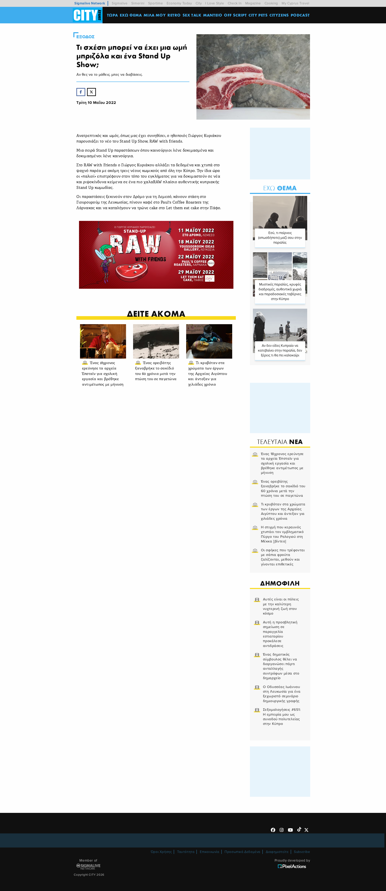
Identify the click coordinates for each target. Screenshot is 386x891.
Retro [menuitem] (174, 15)
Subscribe (302, 852)
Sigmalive (119, 3)
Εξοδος (85, 36)
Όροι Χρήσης (161, 852)
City (199, 3)
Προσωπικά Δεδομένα (242, 852)
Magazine (253, 3)
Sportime (155, 3)
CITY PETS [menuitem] (258, 15)
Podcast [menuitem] (300, 15)
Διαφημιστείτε (277, 852)
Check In (235, 3)
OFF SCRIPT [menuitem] (235, 15)
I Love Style (214, 3)
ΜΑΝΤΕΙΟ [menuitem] (212, 15)
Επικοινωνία (209, 852)
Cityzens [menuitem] (279, 15)
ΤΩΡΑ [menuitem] (112, 15)
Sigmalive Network (89, 3)
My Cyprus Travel (295, 3)
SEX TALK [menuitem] (192, 15)
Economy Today (179, 3)
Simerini (138, 3)
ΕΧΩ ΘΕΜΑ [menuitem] (131, 15)
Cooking (271, 3)
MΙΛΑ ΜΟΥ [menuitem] (155, 15)
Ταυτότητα (185, 852)
